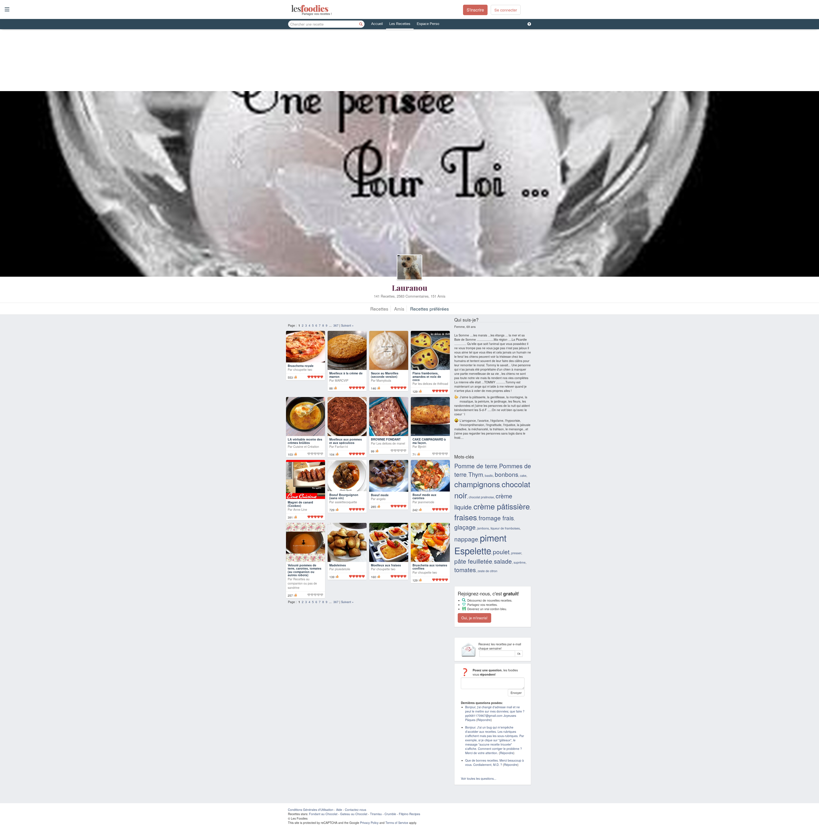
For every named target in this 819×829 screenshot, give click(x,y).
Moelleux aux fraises (386, 565)
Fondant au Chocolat (323, 814)
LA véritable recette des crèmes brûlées (305, 441)
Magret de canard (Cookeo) (300, 504)
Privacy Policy (369, 822)
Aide (339, 809)
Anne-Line (300, 509)
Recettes (379, 308)
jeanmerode (426, 502)
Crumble (390, 814)
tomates (465, 569)
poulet (501, 551)
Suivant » (347, 325)
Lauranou (409, 287)
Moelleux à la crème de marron (346, 374)
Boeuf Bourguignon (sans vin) (343, 496)
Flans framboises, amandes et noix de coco (426, 376)
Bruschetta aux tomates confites (429, 566)
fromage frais (496, 517)
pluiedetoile (342, 569)
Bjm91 (422, 446)
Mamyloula (383, 380)
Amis (399, 308)
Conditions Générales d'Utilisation (310, 809)
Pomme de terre (475, 465)
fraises (465, 517)
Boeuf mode (380, 495)
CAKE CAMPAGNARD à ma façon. (429, 441)
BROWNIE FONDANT (386, 439)
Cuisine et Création (306, 446)
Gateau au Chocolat (353, 814)
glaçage (465, 527)
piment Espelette (480, 544)
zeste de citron (487, 571)
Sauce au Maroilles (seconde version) (384, 374)
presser (516, 553)
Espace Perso (428, 24)
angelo (381, 499)
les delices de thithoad (433, 383)
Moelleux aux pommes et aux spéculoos (345, 441)
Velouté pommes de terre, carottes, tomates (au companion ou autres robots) (304, 570)
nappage (466, 539)
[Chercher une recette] (361, 24)
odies (291, 9)
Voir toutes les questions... (478, 778)
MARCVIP (341, 380)
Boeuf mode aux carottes (424, 496)
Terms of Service (396, 822)
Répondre (484, 720)
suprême (520, 562)
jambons (483, 528)
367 (335, 325)
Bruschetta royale (301, 366)
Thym (475, 474)
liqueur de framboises (505, 528)
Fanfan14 (341, 446)
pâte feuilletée (473, 561)
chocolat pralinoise (481, 497)
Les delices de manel (390, 443)
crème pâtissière (501, 506)
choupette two (302, 369)
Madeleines (337, 565)
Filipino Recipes (409, 814)
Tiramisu (376, 814)
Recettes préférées (429, 308)
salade (503, 561)
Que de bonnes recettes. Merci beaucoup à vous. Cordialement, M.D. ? (494, 762)
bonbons (506, 474)
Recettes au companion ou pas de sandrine (302, 583)
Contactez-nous (355, 809)
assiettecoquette (346, 502)
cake (523, 475)
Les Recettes (399, 24)
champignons (477, 483)
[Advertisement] (409, 61)
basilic (489, 475)
